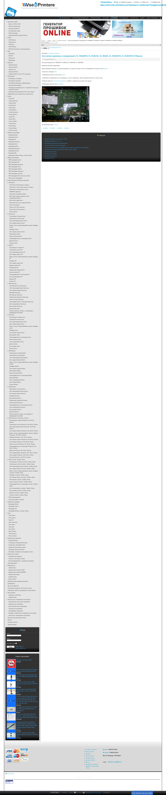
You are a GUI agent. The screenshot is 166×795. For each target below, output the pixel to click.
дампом (106, 68)
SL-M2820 (59, 128)
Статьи (53, 40)
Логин (8, 633)
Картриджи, (152, 5)
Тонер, (142, 5)
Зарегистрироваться (20, 648)
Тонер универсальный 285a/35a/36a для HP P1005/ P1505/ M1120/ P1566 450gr (26, 676)
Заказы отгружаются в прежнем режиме (55, 145)
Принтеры (106, 2)
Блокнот (71, 792)
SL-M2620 (45, 128)
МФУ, (102, 5)
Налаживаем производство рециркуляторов (56, 143)
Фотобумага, (132, 5)
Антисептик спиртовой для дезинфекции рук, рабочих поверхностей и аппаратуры (67, 147)
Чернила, (120, 5)
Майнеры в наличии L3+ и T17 (53, 141)
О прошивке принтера (61, 40)
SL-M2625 (52, 128)
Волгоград (105, 752)
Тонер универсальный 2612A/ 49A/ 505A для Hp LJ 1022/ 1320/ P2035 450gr (26, 691)
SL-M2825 (66, 128)
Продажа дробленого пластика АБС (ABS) (56, 139)
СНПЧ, (108, 5)
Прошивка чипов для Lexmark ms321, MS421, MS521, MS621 (61, 149)
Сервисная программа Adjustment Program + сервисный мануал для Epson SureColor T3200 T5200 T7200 (26, 715)
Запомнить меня (11, 643)
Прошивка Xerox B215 (51, 151)
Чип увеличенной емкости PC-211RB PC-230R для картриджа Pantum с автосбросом (26, 708)
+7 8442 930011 (54, 792)
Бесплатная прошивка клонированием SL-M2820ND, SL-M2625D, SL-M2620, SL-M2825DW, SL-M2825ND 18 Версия (92, 56)
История (64, 792)
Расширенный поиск (55, 47)
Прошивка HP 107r (50, 158)
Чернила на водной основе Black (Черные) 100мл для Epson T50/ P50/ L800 (27, 734)
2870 (55, 71)
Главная (49, 40)
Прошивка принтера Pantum (24, 660)
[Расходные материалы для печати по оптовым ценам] (38, 4)
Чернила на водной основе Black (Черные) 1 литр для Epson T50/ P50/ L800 (27, 683)
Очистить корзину (97, 792)
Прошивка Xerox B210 (51, 156)
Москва (105, 749)
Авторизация (106, 792)
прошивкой (60, 84)
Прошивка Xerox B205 (51, 153)
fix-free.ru (55, 124)
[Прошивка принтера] (8, 744)
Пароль (8, 638)
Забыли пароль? (19, 646)
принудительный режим (59, 81)
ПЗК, (113, 5)
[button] (142, 793)
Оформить (91, 792)
